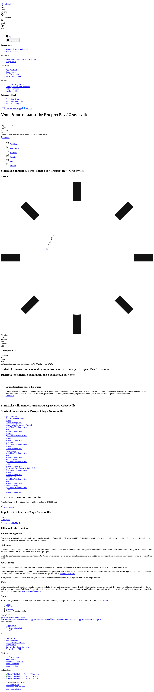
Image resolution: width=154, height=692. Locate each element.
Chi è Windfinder (12, 74)
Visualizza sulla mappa (13, 109)
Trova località (9, 507)
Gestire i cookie (12, 91)
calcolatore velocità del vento (30, 591)
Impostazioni (14, 41)
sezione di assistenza (67, 574)
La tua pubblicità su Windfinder (18, 87)
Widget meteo (11, 62)
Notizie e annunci (12, 89)
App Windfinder (12, 70)
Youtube (34, 678)
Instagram (35, 676)
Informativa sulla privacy (15, 101)
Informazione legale (13, 103)
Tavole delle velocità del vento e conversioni (22, 59)
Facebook (28, 109)
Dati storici (10, 396)
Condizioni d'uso (12, 99)
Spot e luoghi (11, 51)
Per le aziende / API (13, 76)
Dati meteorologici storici (15, 84)
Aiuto (11, 37)
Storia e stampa (11, 72)
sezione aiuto (107, 601)
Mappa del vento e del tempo (17, 49)
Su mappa (6, 138)
